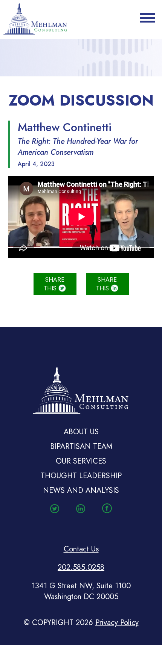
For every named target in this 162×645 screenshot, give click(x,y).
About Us (81, 431)
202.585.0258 (81, 567)
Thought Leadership (81, 475)
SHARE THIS (54, 284)
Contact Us (81, 549)
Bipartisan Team (81, 446)
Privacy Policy (117, 622)
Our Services (81, 461)
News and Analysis (81, 490)
